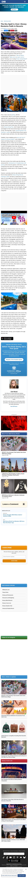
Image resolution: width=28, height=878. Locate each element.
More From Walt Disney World (11, 433)
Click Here (14, 9)
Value (17, 55)
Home (2, 21)
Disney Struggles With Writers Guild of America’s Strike (12, 515)
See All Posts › (14, 406)
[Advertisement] (14, 201)
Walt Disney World (7, 21)
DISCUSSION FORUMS (8, 585)
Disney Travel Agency (14, 850)
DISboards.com (5, 589)
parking (13, 114)
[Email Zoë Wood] (14, 409)
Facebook (6, 30)
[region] (14, 872)
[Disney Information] (4, 1)
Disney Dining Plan (8, 127)
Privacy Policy (12, 866)
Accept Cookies (21, 875)
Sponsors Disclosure (18, 866)
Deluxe (22, 55)
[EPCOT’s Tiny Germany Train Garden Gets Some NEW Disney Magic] (14, 443)
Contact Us (8, 866)
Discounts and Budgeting (8, 597)
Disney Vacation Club (7, 605)
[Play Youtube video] (14, 217)
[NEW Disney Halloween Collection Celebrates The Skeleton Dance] (14, 486)
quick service (21, 57)
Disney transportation (21, 58)
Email (16, 30)
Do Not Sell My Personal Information (9, 875)
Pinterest (12, 30)
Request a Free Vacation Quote (14, 359)
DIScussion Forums (6, 850)
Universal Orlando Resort (8, 608)
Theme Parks (5, 592)
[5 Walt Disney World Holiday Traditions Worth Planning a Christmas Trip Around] (14, 465)
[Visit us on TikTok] (3, 857)
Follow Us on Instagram (8, 637)
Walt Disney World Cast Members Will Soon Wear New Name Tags (13, 521)
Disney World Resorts (7, 600)
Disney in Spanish (22, 850)
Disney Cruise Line (6, 603)
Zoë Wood (4, 28)
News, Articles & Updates (9, 677)
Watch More (22, 417)
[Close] (25, 869)
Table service (13, 57)
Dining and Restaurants (7, 595)
